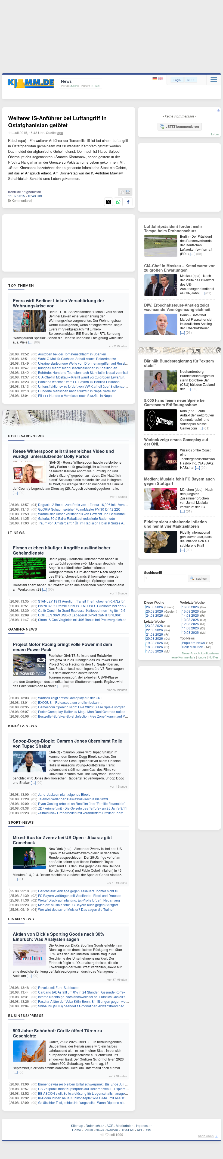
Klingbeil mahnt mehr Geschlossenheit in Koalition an (77, 367)
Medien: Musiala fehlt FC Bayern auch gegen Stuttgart (78, 904)
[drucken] (128, 192)
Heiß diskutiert (192, 646)
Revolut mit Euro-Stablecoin (58, 987)
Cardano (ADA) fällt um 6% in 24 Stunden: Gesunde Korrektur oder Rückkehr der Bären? (103, 992)
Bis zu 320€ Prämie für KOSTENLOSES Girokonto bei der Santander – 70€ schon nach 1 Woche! (109, 605)
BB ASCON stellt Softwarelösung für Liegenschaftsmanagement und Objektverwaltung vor (104, 1093)
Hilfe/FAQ (127, 1130)
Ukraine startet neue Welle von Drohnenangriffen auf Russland (84, 363)
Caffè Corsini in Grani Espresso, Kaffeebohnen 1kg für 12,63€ (83, 610)
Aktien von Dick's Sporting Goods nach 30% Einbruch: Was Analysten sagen (58, 936)
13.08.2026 (190, 619)
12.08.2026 (190, 623)
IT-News (16, 532)
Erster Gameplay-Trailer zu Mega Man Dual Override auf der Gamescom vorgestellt (99, 711)
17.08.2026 (154, 651)
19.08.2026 (154, 642)
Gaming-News (22, 629)
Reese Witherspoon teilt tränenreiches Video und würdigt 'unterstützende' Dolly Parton (63, 453)
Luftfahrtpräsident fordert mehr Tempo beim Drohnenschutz (173, 228)
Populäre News (193, 642)
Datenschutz (95, 1125)
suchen (201, 578)
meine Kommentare (182, 657)
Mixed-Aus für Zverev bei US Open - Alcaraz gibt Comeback (62, 840)
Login (177, 80)
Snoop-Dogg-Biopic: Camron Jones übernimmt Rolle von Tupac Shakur (67, 743)
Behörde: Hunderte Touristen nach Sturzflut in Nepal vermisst (83, 372)
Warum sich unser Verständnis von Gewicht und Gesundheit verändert (89, 513)
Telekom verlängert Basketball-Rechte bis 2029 (73, 799)
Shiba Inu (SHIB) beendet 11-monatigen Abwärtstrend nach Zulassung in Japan (97, 1006)
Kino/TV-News (22, 726)
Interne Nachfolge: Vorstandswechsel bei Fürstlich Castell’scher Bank (89, 996)
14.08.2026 (190, 615)
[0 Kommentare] (20, 200)
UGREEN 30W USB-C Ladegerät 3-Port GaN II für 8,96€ (79, 615)
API (139, 1130)
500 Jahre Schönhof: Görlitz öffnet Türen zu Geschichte (57, 1033)
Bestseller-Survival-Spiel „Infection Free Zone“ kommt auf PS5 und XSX (90, 716)
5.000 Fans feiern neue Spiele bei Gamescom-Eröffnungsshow (175, 402)
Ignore (202, 657)
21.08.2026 (154, 634)
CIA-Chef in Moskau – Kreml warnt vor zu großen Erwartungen (84, 377)
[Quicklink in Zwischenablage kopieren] (122, 192)
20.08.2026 (154, 638)
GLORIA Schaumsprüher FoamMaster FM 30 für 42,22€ (79, 509)
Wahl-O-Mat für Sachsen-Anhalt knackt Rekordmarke (77, 358)
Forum (88, 1130)
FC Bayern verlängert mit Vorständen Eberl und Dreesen (79, 895)
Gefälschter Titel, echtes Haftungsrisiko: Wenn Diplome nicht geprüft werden (94, 1102)
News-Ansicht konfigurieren (200, 653)
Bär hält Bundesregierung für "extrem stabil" (179, 363)
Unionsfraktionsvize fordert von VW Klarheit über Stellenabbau (84, 386)
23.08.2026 (154, 625)
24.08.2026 (154, 615)
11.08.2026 (190, 628)
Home (76, 1130)
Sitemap (77, 1125)
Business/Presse (26, 1015)
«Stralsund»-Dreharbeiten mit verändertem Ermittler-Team (80, 812)
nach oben (206, 1135)
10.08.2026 (190, 632)
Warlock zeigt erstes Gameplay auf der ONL (70, 697)
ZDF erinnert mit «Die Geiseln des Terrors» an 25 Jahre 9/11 (82, 808)
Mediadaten (125, 1125)
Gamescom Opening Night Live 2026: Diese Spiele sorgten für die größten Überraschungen (106, 707)
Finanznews (21, 919)
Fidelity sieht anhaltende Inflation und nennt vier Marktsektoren (175, 524)
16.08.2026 (190, 606)
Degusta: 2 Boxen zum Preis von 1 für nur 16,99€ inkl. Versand (84, 504)
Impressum (144, 1125)
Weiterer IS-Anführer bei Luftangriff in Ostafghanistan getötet (57, 121)
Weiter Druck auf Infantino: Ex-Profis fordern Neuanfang (79, 900)
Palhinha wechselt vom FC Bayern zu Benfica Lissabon (79, 381)
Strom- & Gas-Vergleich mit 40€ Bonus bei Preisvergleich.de (82, 619)
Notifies (214, 657)
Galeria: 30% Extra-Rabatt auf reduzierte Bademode (76, 518)
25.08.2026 (154, 611)
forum (215, 134)
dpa (60, 132)
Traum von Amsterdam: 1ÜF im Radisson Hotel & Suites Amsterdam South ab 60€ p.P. (101, 523)
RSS (147, 1130)
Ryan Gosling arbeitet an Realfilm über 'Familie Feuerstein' (81, 803)
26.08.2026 (154, 606)
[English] (160, 78)
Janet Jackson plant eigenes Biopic (64, 794)
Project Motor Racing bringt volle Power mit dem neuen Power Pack (62, 646)
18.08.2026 (154, 646)
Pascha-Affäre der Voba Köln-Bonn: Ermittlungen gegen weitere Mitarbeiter (93, 1001)
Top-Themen (21, 285)
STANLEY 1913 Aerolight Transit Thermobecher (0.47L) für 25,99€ (87, 601)
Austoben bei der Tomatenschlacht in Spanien (72, 354)
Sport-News (21, 822)
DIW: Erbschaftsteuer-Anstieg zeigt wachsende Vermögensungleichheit (177, 307)
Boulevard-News (26, 436)
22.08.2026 (154, 630)
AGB (110, 1125)
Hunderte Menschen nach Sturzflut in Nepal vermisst (77, 391)
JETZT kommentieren (182, 126)
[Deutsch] (155, 78)
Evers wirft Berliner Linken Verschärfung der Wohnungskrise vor (58, 303)
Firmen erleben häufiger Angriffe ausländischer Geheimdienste (61, 550)
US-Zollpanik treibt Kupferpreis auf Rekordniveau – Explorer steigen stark (92, 1088)
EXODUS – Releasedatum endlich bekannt (69, 702)
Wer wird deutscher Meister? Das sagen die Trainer (76, 909)
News (99, 1130)
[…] (30, 342)
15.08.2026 (190, 611)
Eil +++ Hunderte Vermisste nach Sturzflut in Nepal (75, 395)
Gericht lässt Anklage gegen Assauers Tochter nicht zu (78, 891)
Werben (112, 1130)
